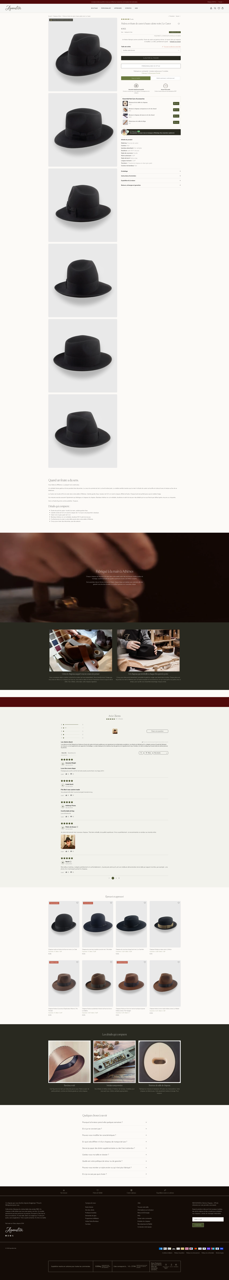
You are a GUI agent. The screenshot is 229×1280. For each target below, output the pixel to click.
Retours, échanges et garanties (131, 185)
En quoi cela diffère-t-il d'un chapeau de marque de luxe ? (104, 1142)
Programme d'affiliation (92, 1218)
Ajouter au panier (151, 58)
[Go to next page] (119, 878)
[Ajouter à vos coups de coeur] (179, 24)
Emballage (124, 171)
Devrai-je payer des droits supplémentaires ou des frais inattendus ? (108, 1148)
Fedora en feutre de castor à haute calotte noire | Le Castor (77, 16)
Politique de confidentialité (208, 1253)
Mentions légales (220, 1253)
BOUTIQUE (94, 8)
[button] (125, 19)
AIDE (136, 8)
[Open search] (141, 752)
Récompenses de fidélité (145, 1224)
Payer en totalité (136, 78)
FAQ (139, 1215)
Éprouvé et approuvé (114, 897)
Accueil (50, 16)
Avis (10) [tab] (64, 753)
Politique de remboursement (193, 1253)
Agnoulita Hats (12, 1248)
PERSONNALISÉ (106, 8)
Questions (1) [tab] (72, 753)
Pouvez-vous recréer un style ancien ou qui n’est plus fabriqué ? (107, 1167)
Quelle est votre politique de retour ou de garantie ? (102, 1161)
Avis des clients (89, 1210)
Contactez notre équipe (145, 1227)
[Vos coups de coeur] (219, 8)
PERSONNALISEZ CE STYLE (151, 66)
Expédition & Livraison (128, 180)
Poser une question (157, 731)
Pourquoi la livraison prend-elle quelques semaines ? (102, 1122)
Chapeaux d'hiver (57, 16)
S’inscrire (198, 1225)
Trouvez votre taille (143, 1207)
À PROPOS (128, 8)
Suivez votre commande (145, 1218)
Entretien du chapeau (144, 1221)
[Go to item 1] (115, 731)
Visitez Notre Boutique (91, 1221)
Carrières (88, 1224)
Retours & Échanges (143, 1213)
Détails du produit (126, 140)
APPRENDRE (118, 8)
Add (177, 103)
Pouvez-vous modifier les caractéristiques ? (99, 1135)
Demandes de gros (90, 1215)
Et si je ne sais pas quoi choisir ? (94, 1174)
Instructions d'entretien (128, 176)
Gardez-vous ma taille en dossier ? (95, 1154)
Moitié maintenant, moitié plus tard (165, 78)
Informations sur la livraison (146, 1210)
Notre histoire (89, 1207)
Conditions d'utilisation (167, 1253)
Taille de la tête (126, 47)
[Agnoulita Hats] (13, 8)
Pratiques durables (90, 1213)
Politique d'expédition (179, 1253)
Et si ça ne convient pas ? (92, 1129)
